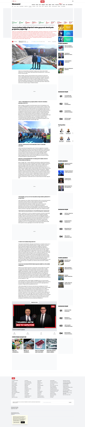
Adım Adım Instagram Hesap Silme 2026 (67, 393)
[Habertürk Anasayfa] (42, 1)
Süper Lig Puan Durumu (40, 397)
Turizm (37, 6)
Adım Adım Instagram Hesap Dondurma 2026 (67, 391)
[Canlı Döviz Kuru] (65, 39)
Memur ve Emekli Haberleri (15, 392)
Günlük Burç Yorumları (28, 388)
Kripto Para (26, 6)
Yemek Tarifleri (39, 380)
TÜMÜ (59, 126)
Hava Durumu (27, 391)
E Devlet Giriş (26, 387)
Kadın (47, 4)
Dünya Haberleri (14, 387)
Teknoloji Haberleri (14, 391)
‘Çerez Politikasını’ (22, 419)
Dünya (37, 4)
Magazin (43, 4)
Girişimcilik (46, 6)
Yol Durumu (26, 392)
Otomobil (34, 6)
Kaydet (70, 402)
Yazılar (53, 4)
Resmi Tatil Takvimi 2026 (66, 394)
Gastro (60, 4)
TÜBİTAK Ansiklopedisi (53, 387)
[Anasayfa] (13, 378)
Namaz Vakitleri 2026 (28, 381)
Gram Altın (39, 386)
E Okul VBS (26, 386)
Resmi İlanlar (70, 4)
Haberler (13, 25)
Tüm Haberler (63, 6)
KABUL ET (22, 422)
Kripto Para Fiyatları (15, 397)
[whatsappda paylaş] (38, 41)
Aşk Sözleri (38, 384)
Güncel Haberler (14, 384)
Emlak (43, 6)
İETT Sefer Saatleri (65, 384)
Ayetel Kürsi (39, 381)
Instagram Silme (27, 397)
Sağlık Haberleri (14, 388)
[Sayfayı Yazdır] (42, 41)
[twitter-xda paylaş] (34, 41)
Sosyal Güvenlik (54, 6)
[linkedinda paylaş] (36, 41)
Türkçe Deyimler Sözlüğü (66, 381)
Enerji (40, 6)
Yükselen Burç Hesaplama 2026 (67, 387)
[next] (56, 346)
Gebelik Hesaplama (66, 386)
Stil (66, 4)
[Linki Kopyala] (44, 41)
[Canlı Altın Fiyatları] (65, 27)
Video (64, 4)
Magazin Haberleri (14, 385)
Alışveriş (59, 6)
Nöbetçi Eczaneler (27, 384)
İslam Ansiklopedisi (53, 386)
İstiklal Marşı (26, 385)
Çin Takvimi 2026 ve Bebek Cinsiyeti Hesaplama (67, 383)
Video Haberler (52, 380)
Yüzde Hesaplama (66, 388)
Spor (40, 4)
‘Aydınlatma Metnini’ (16, 420)
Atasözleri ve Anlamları (66, 380)
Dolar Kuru (13, 394)
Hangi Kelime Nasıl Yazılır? (54, 391)
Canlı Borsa (26, 380)
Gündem (33, 4)
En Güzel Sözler (52, 392)
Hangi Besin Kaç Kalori (53, 388)
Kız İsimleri (51, 397)
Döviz (15, 6)
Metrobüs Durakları (53, 393)
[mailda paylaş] (40, 41)
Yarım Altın (39, 388)
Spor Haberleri (14, 386)
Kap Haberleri (22, 6)
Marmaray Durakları (53, 394)
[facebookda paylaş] (32, 41)
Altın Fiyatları (14, 393)
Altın (12, 6)
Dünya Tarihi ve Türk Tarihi (54, 385)
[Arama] (12, 1)
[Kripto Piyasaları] (65, 33)
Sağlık (50, 4)
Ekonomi (16, 4)
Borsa (18, 6)
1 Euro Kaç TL (39, 394)
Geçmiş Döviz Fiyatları (66, 389)
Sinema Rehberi (27, 393)
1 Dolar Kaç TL (39, 393)
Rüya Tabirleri (52, 384)
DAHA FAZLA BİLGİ (16, 422)
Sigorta (50, 6)
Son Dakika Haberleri (15, 380)
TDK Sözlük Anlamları (53, 381)
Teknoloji (57, 4)
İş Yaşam (30, 6)
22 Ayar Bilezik (39, 392)
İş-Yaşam (20, 25)
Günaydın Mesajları (40, 385)
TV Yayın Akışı (27, 394)
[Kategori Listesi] (73, 1)
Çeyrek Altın (39, 387)
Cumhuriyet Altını (39, 391)
